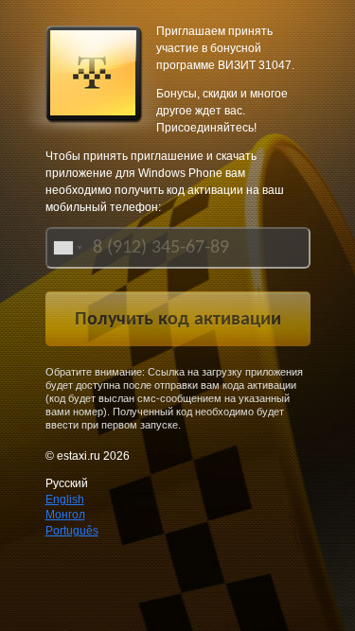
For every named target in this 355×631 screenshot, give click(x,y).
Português (71, 530)
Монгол (65, 514)
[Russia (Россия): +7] (66, 248)
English (64, 499)
